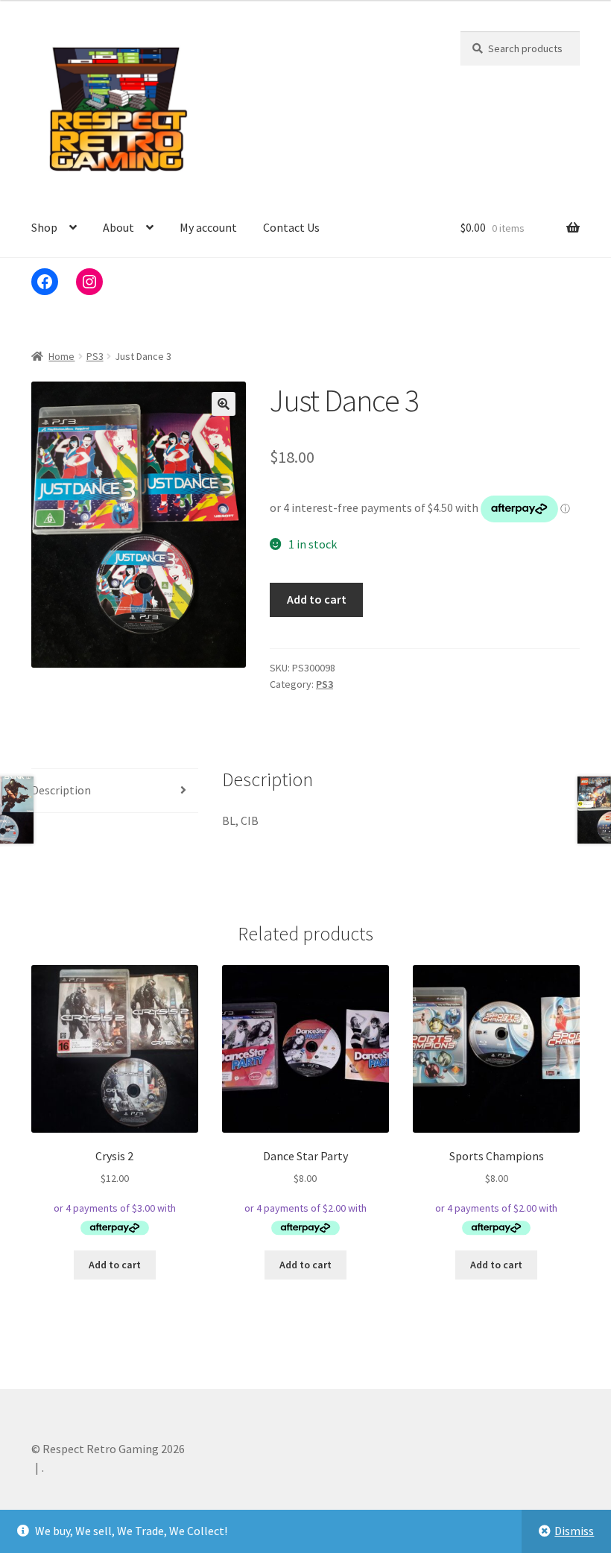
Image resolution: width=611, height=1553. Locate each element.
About (118, 227)
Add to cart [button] (115, 1264)
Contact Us (291, 227)
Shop (44, 227)
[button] (223, 404)
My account (208, 227)
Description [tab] (61, 789)
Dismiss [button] (574, 1530)
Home (61, 356)
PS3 (95, 356)
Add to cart (316, 599)
